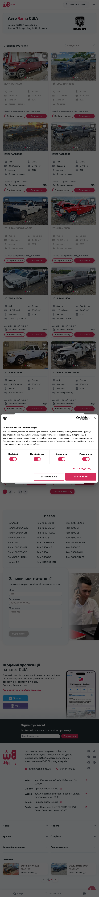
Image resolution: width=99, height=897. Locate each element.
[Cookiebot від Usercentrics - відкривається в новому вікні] (78, 418)
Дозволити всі (81, 477)
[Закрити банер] (95, 418)
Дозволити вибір (49, 477)
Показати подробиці (81, 468)
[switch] (37, 459)
